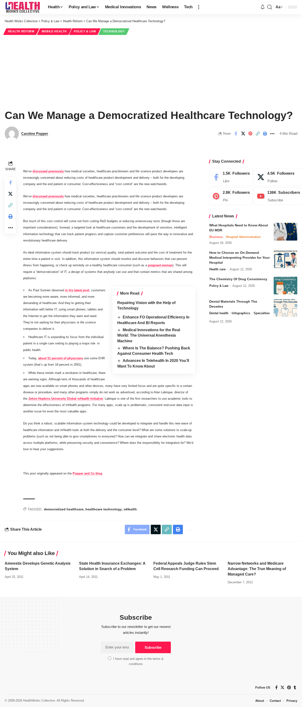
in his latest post (77, 290)
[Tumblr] (295, 687)
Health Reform (21, 31)
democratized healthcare (64, 509)
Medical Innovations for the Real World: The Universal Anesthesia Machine (148, 335)
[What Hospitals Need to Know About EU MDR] (285, 232)
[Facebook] (231, 177)
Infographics (241, 313)
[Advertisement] (151, 71)
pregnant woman (160, 265)
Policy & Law (85, 31)
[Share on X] (243, 133)
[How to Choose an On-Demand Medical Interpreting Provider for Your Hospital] (285, 259)
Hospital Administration (243, 237)
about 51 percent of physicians (60, 358)
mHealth (130, 509)
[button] (198, 7)
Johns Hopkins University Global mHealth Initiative (65, 398)
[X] (282, 687)
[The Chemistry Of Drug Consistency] (285, 285)
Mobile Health (54, 31)
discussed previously (48, 171)
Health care (217, 269)
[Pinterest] (231, 196)
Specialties (262, 313)
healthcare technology (103, 509)
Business (216, 237)
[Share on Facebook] (235, 133)
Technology (114, 31)
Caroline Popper (34, 133)
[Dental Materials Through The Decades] (285, 308)
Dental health (218, 313)
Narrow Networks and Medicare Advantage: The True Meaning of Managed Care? (257, 568)
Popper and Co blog (87, 473)
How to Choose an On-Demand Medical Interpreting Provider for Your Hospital (239, 257)
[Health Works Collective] (22, 7)
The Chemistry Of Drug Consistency (238, 279)
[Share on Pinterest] (250, 133)
